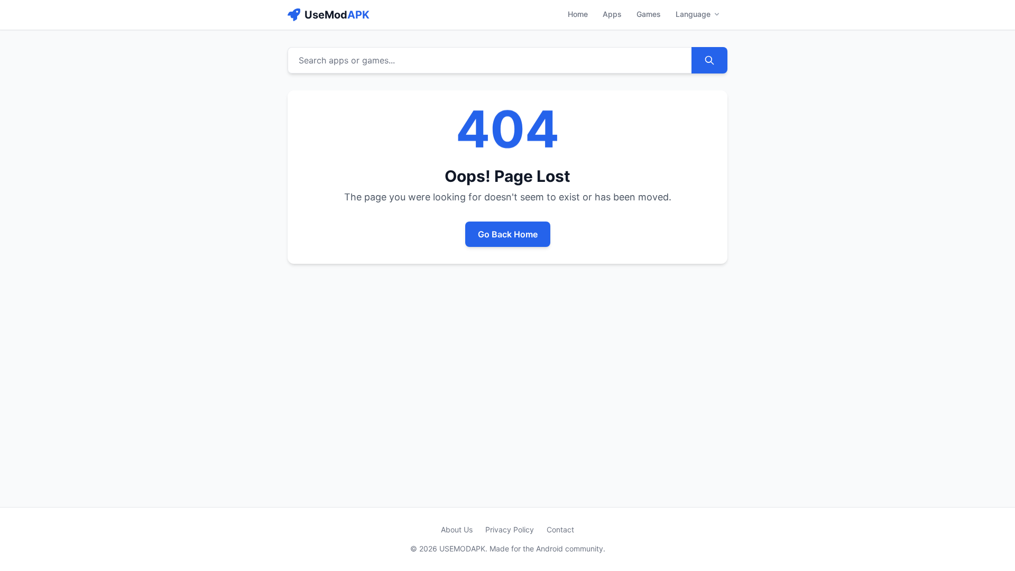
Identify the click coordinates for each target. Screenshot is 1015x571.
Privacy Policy (509, 529)
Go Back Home (508, 234)
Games (648, 14)
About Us (457, 529)
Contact (560, 529)
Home (578, 14)
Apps (612, 14)
